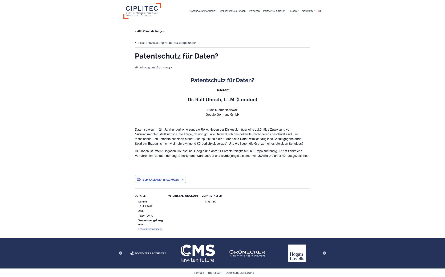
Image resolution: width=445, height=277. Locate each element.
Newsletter (308, 10)
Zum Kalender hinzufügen (161, 179)
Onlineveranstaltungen (233, 10)
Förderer (293, 10)
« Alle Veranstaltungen (150, 31)
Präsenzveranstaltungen (202, 10)
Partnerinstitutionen (274, 10)
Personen (254, 10)
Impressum (215, 272)
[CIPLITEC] (142, 11)
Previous (121, 253)
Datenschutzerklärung (240, 272)
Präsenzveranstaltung (150, 229)
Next (324, 253)
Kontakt (199, 272)
